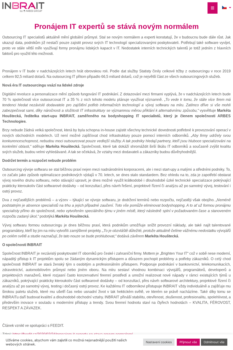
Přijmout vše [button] (188, 342)
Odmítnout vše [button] (214, 342)
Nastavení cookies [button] (159, 342)
